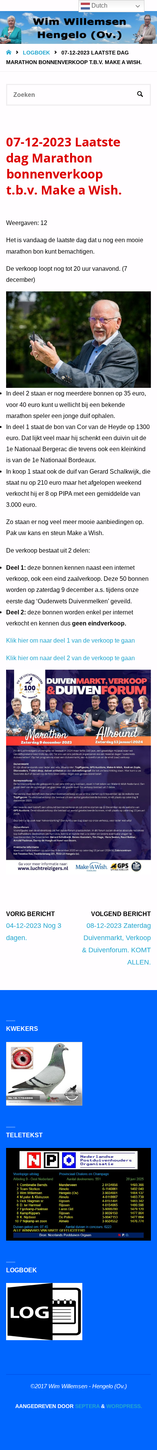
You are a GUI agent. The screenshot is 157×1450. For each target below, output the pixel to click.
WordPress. (124, 1406)
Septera (86, 1406)
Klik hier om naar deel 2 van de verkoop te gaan (70, 657)
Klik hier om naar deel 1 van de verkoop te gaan (70, 640)
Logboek (36, 53)
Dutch (98, 5)
